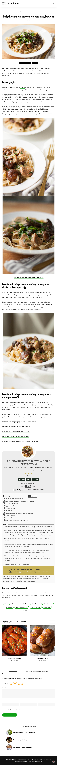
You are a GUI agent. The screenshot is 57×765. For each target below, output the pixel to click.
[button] (25, 473)
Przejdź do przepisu (26, 63)
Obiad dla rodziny (48, 603)
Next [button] (53, 622)
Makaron (33, 12)
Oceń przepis (5, 683)
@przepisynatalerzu (25, 572)
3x (35, 496)
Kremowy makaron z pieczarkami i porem (16, 427)
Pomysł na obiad (41, 12)
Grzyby (23, 12)
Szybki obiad (47, 607)
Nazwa (4, 702)
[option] (14, 643)
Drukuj (35, 63)
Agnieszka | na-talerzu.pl (15, 576)
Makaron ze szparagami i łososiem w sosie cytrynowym (20, 441)
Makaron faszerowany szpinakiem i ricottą (16, 432)
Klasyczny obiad (16, 603)
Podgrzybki (9, 607)
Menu (53, 3)
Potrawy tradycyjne (36, 607)
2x (32, 496)
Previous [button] (50, 622)
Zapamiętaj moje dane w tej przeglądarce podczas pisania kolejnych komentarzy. (22, 710)
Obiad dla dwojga (36, 603)
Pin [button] (30, 479)
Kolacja (28, 12)
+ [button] (30, 486)
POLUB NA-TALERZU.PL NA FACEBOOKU (28, 278)
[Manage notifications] (53, 762)
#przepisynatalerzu (42, 572)
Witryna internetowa (43, 702)
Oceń (36, 479)
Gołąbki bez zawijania (14, 658)
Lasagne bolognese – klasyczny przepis (15, 436)
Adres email (23, 702)
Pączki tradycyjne (42, 658)
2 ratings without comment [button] (40, 671)
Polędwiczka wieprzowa (21, 607)
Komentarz (5, 687)
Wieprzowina (29, 610)
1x (29, 496)
